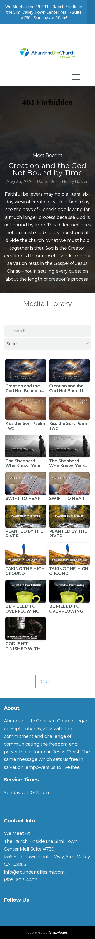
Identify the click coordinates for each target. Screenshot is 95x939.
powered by (47, 932)
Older (48, 681)
